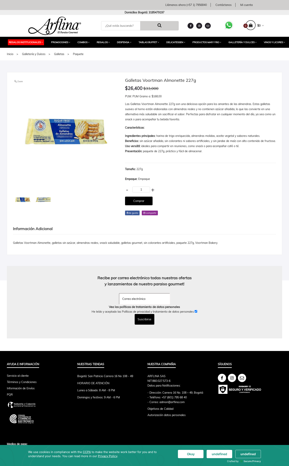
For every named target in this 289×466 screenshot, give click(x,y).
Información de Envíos (21, 388)
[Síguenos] (222, 378)
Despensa (123, 42)
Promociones (59, 42)
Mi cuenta (246, 5)
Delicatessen (174, 42)
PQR (10, 394)
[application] (144, 455)
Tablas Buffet (148, 42)
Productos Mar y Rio (205, 42)
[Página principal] (54, 25)
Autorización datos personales (166, 415)
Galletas (59, 54)
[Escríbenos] (242, 378)
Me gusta (133, 212)
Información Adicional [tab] (33, 228)
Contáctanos (223, 5)
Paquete (78, 54)
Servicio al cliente (18, 376)
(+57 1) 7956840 (196, 5)
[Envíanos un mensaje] (208, 26)
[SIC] (39, 405)
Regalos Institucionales (25, 42)
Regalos (102, 42)
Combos (82, 42)
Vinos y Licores (273, 42)
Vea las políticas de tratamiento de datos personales (144, 307)
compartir (150, 212)
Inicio (10, 54)
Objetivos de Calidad (160, 409)
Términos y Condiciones (22, 382)
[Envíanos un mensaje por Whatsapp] (229, 25)
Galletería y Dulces (241, 42)
